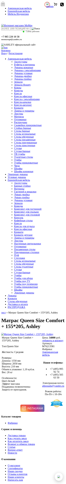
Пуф (16, 255)
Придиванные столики (26, 252)
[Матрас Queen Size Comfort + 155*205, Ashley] (27, 334)
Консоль (18, 217)
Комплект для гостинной (27, 209)
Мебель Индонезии (18, 14)
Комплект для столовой (27, 214)
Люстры (18, 113)
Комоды (18, 90)
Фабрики (13, 423)
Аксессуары (20, 61)
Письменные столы (24, 249)
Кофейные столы (23, 220)
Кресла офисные (23, 96)
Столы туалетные (23, 266)
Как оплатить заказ (18, 441)
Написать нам (15, 480)
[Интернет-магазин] (16, 25)
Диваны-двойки (23, 76)
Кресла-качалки (22, 102)
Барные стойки (22, 185)
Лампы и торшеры (24, 110)
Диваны (12, 295)
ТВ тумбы (19, 154)
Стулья (18, 148)
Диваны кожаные (23, 67)
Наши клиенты (16, 477)
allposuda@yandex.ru (53, 386)
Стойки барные (22, 128)
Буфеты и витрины (24, 64)
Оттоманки (20, 119)
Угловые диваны (17, 177)
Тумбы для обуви (23, 278)
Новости (12, 452)
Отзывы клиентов (17, 474)
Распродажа (20, 122)
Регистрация (15, 53)
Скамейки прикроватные (28, 125)
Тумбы (17, 159)
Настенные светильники (27, 243)
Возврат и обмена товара (21, 444)
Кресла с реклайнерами (27, 99)
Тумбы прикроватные (26, 162)
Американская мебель (20, 8)
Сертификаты (15, 468)
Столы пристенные (24, 145)
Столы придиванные (25, 142)
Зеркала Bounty (22, 84)
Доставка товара (17, 435)
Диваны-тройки (23, 79)
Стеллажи (19, 258)
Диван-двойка (22, 194)
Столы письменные (25, 139)
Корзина (5, 50)
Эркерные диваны (18, 174)
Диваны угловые (23, 73)
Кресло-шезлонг (23, 105)
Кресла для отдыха (24, 226)
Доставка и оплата (18, 304)
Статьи (11, 447)
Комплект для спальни (26, 211)
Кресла (18, 93)
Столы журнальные (25, 134)
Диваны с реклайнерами (27, 70)
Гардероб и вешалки (25, 191)
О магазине (14, 465)
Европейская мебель (19, 11)
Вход (4, 53)
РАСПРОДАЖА (16, 307)
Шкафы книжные (23, 171)
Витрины (19, 188)
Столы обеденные (24, 136)
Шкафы (18, 168)
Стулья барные (22, 151)
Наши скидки (15, 471)
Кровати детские (23, 235)
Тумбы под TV (22, 281)
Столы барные (22, 131)
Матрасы (19, 116)
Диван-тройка (21, 197)
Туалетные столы (23, 157)
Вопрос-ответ (15, 450)
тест (3, 312)
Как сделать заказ (17, 438)
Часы (17, 165)
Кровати (18, 108)
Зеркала (18, 82)
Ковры (17, 87)
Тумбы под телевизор (26, 284)
